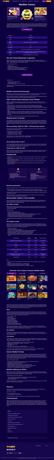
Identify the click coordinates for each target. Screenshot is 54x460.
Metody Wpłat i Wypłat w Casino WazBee (14, 422)
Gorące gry (41, 273)
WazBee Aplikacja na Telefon (12, 428)
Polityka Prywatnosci (38, 445)
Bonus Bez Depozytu (15, 1)
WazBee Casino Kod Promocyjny (13, 415)
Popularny (10, 273)
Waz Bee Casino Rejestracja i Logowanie (14, 413)
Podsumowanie (10, 431)
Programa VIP (10, 420)
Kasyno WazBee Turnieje (11, 426)
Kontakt (46, 445)
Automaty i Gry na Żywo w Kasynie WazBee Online (15, 424)
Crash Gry (31, 273)
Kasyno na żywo (21, 273)
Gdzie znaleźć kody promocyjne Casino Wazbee (15, 417)
